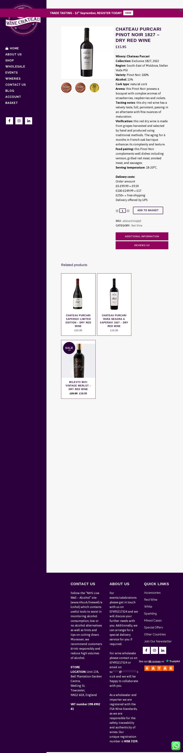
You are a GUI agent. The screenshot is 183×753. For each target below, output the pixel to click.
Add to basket (148, 210)
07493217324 (118, 611)
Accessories (152, 592)
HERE (128, 13)
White (148, 606)
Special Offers (153, 627)
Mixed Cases (153, 620)
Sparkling (150, 613)
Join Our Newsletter (158, 641)
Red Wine (136, 225)
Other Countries (155, 634)
